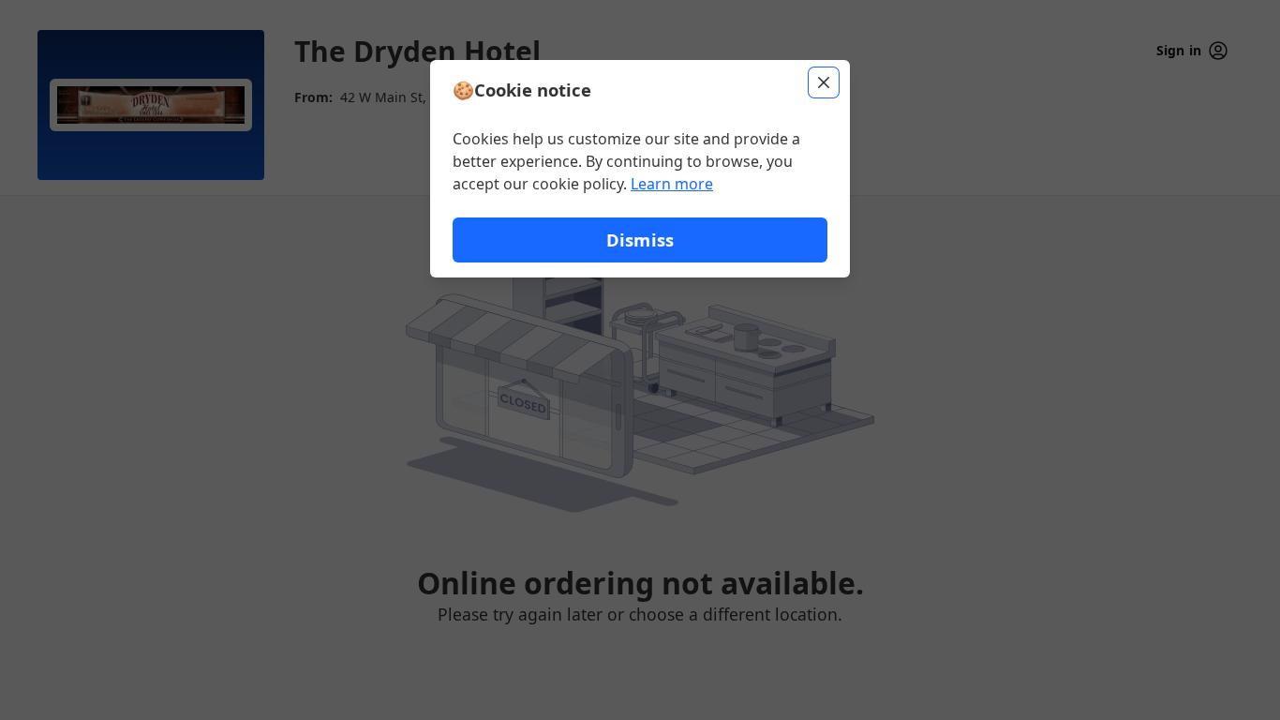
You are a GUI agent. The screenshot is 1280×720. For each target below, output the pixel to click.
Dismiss (640, 239)
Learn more (672, 183)
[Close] (824, 83)
